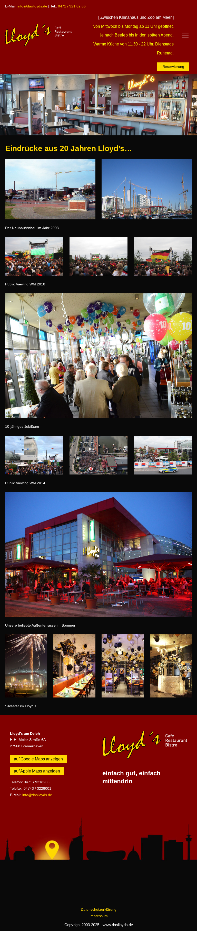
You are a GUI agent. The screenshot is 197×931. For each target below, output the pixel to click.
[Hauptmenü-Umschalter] (185, 35)
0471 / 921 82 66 (72, 6)
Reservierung (173, 67)
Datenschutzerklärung (98, 909)
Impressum (99, 916)
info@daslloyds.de (32, 6)
